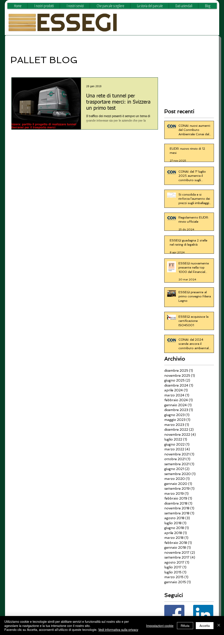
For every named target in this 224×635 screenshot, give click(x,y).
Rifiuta (185, 625)
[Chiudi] (218, 625)
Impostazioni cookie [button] (159, 625)
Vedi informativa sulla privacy (118, 629)
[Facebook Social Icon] (174, 615)
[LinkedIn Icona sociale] (203, 615)
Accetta (205, 625)
